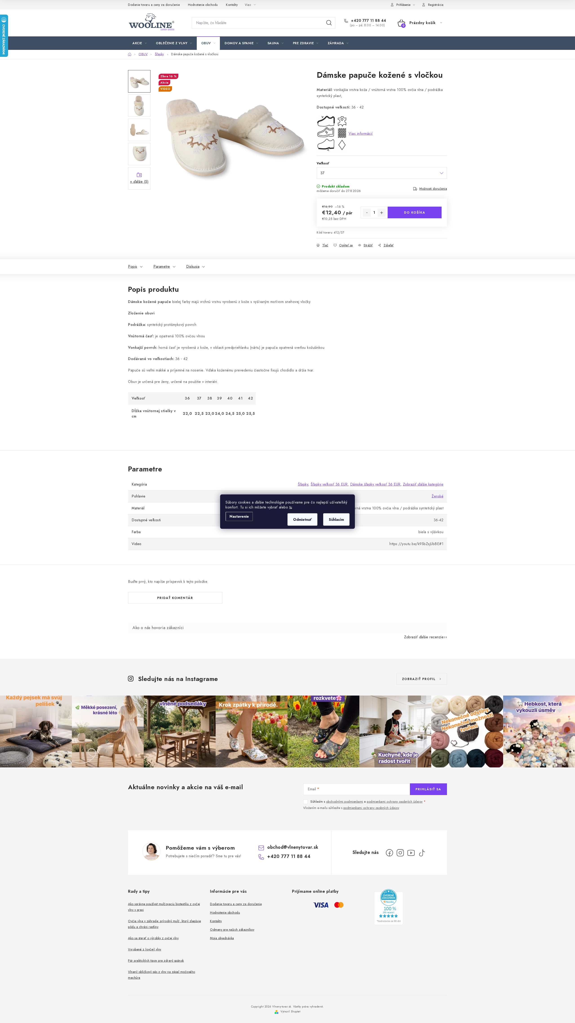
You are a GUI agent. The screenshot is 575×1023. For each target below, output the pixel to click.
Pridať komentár (175, 598)
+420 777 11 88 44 (368, 20)
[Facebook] (389, 852)
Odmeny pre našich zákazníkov (232, 929)
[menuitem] (139, 43)
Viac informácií (361, 133)
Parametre (161, 266)
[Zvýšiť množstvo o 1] (382, 213)
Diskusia (192, 266)
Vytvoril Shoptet (290, 1012)
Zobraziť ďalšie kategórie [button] (423, 484)
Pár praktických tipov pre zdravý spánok (156, 960)
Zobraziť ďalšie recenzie (424, 637)
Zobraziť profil (419, 679)
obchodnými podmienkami (344, 801)
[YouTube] (411, 852)
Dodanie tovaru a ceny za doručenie (154, 4)
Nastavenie (239, 516)
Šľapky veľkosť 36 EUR (329, 484)
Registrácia (436, 4)
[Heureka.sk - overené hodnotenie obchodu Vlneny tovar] (388, 907)
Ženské (437, 496)
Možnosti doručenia (433, 188)
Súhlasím (336, 519)
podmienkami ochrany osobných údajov (395, 801)
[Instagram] (400, 852)
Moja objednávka (222, 938)
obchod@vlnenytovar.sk (292, 847)
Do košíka (414, 212)
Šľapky (303, 484)
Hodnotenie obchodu (203, 4)
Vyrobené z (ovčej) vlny (144, 949)
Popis (132, 266)
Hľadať (329, 23)
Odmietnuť (302, 519)
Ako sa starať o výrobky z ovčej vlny (153, 938)
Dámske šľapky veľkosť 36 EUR (375, 484)
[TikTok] (421, 852)
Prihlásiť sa (428, 789)
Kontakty (232, 4)
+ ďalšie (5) (139, 181)
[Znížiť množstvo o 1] (367, 213)
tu (290, 507)
